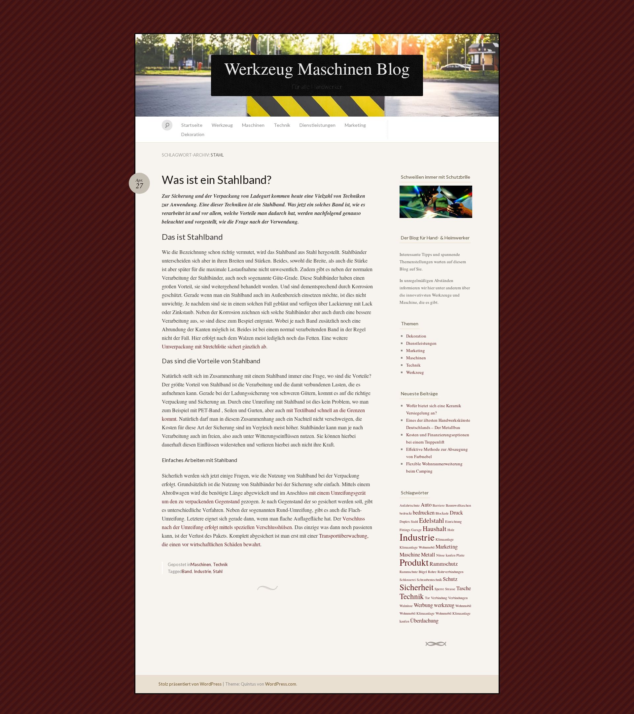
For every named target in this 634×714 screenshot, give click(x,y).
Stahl (218, 571)
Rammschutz (444, 563)
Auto (426, 504)
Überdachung (424, 620)
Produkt (414, 562)
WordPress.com (280, 684)
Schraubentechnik (429, 579)
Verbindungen (458, 597)
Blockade (442, 513)
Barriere (439, 505)
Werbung (423, 605)
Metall (428, 554)
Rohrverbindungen (450, 571)
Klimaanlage (445, 539)
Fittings (405, 529)
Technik (282, 125)
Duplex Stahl (409, 521)
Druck (456, 512)
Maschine (410, 554)
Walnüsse (406, 605)
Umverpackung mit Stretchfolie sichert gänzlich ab (214, 346)
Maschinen (253, 125)
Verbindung (439, 597)
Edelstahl (431, 520)
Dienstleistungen (317, 125)
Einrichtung (453, 521)
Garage (416, 529)
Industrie (202, 571)
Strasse (450, 589)
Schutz (450, 579)
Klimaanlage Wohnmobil (417, 547)
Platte (460, 555)
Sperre (439, 589)
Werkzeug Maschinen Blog (317, 68)
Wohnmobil (463, 605)
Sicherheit (417, 586)
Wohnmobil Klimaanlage (417, 613)
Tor (427, 597)
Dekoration (192, 134)
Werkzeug (222, 125)
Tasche (463, 588)
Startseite (191, 125)
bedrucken (424, 512)
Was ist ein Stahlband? (216, 179)
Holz (450, 529)
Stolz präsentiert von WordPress (190, 684)
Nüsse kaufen (445, 555)
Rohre (432, 571)
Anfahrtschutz (410, 505)
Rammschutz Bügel (413, 571)
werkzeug (444, 605)
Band (187, 571)
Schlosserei (408, 579)
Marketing (355, 125)
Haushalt (434, 528)
